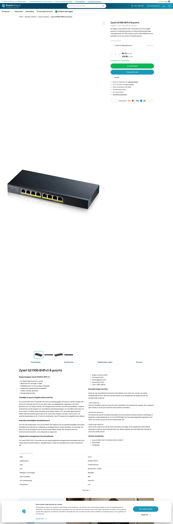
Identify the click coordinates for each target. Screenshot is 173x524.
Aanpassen (144, 514)
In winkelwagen (132, 66)
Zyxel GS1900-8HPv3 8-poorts (61, 17)
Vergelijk (116, 77)
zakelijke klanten (133, 82)
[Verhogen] (119, 54)
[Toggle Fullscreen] (104, 23)
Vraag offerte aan (132, 72)
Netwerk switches (30, 17)
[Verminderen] (112, 54)
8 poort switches (43, 17)
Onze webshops (80, 1)
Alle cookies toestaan (145, 509)
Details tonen (40, 518)
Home (21, 17)
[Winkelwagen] (169, 6)
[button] (132, 45)
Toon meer (85, 490)
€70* (70, 1)
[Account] (163, 6)
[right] (104, 189)
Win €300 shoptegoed (94, 1)
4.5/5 (166, 1)
